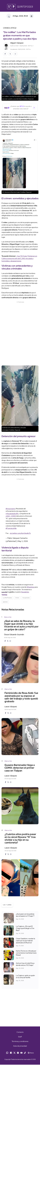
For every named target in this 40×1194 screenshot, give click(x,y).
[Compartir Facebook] (5, 54)
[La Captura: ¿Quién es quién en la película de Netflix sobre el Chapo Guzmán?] (9, 979)
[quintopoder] (20, 6)
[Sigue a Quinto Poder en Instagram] (18, 1052)
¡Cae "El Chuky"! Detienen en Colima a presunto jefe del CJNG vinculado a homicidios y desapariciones (19, 258)
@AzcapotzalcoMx (12, 514)
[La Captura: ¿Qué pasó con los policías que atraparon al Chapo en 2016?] (9, 918)
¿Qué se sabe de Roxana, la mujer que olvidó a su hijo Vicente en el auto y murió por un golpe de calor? (21, 625)
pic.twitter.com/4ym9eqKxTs (20, 533)
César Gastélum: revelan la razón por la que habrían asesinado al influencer (25, 940)
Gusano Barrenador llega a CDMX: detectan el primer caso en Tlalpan (20, 767)
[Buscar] (8, 16)
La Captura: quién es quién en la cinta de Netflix (25, 976)
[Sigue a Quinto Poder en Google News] (30, 1052)
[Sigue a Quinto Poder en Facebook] (11, 1052)
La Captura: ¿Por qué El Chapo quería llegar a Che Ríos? (25, 928)
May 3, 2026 (23, 541)
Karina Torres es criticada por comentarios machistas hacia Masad (26, 953)
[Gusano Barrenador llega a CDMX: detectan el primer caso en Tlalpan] (20, 805)
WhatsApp (30, 587)
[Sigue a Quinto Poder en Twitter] (14, 1052)
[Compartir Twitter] (10, 54)
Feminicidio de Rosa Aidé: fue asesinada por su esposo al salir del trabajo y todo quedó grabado (21, 697)
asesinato (5, 602)
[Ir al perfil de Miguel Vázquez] (6, 45)
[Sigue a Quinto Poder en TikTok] (25, 1052)
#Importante (10, 509)
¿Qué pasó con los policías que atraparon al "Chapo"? (25, 915)
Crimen (17, 598)
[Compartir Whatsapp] (15, 54)
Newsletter (25, 592)
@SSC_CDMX (11, 516)
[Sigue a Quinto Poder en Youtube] (21, 1052)
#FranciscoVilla (11, 528)
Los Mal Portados (7, 598)
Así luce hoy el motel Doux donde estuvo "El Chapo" (25, 964)
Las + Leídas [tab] (7, 905)
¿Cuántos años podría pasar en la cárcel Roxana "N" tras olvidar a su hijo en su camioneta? (20, 838)
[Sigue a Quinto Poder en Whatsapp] (7, 1052)
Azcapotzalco (26, 598)
